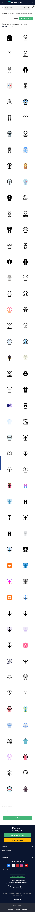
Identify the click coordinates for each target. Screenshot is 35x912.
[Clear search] (24, 8)
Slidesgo (24, 909)
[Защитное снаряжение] (9, 118)
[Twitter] (13, 865)
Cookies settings (18, 887)
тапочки (4, 811)
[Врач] (25, 325)
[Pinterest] (17, 865)
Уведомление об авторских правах (18, 886)
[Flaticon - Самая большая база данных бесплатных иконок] (15, 2)
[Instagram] (21, 865)
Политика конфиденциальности (18, 882)
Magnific (10, 909)
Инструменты (6, 850)
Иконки (4, 13)
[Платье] (25, 182)
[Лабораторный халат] (9, 86)
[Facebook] (8, 865)
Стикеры (11, 13)
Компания (5, 857)
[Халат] (25, 38)
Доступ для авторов (17, 835)
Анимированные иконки (24, 13)
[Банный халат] (9, 70)
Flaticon (17, 909)
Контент (4, 846)
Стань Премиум (17, 840)
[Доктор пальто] (9, 182)
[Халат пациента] (25, 278)
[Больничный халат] (9, 54)
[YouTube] (26, 865)
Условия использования (17, 880)
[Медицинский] (9, 437)
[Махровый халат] (9, 38)
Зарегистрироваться (17, 876)
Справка (4, 854)
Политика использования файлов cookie (18, 884)
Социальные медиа (17, 861)
